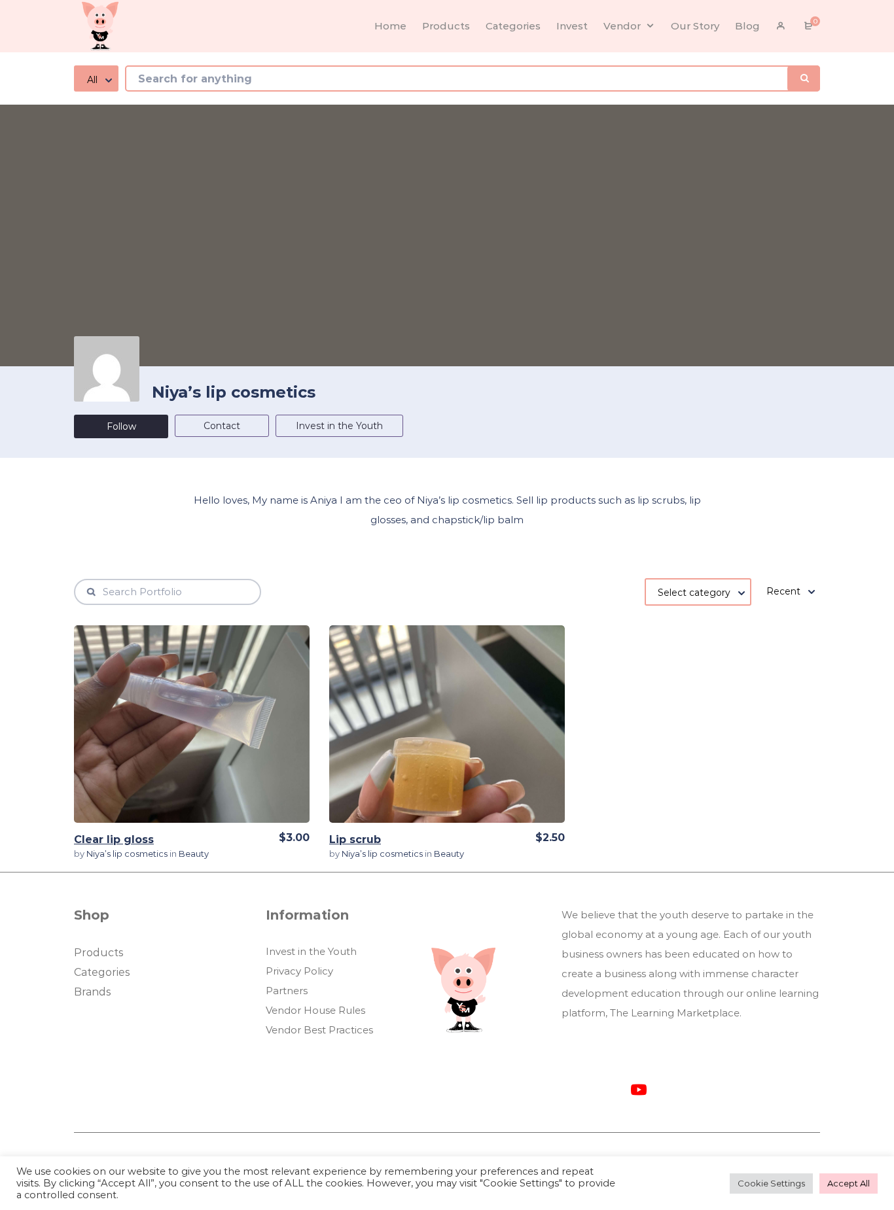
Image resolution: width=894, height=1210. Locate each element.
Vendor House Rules (315, 1010)
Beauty (194, 853)
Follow (121, 426)
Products (98, 952)
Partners (287, 990)
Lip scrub (355, 839)
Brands (92, 992)
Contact (222, 426)
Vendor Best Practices (319, 1030)
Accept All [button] (848, 1183)
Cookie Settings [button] (771, 1183)
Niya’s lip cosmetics (128, 853)
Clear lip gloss (114, 839)
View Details (192, 723)
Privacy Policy (299, 971)
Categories (102, 972)
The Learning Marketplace (675, 1013)
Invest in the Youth (339, 426)
